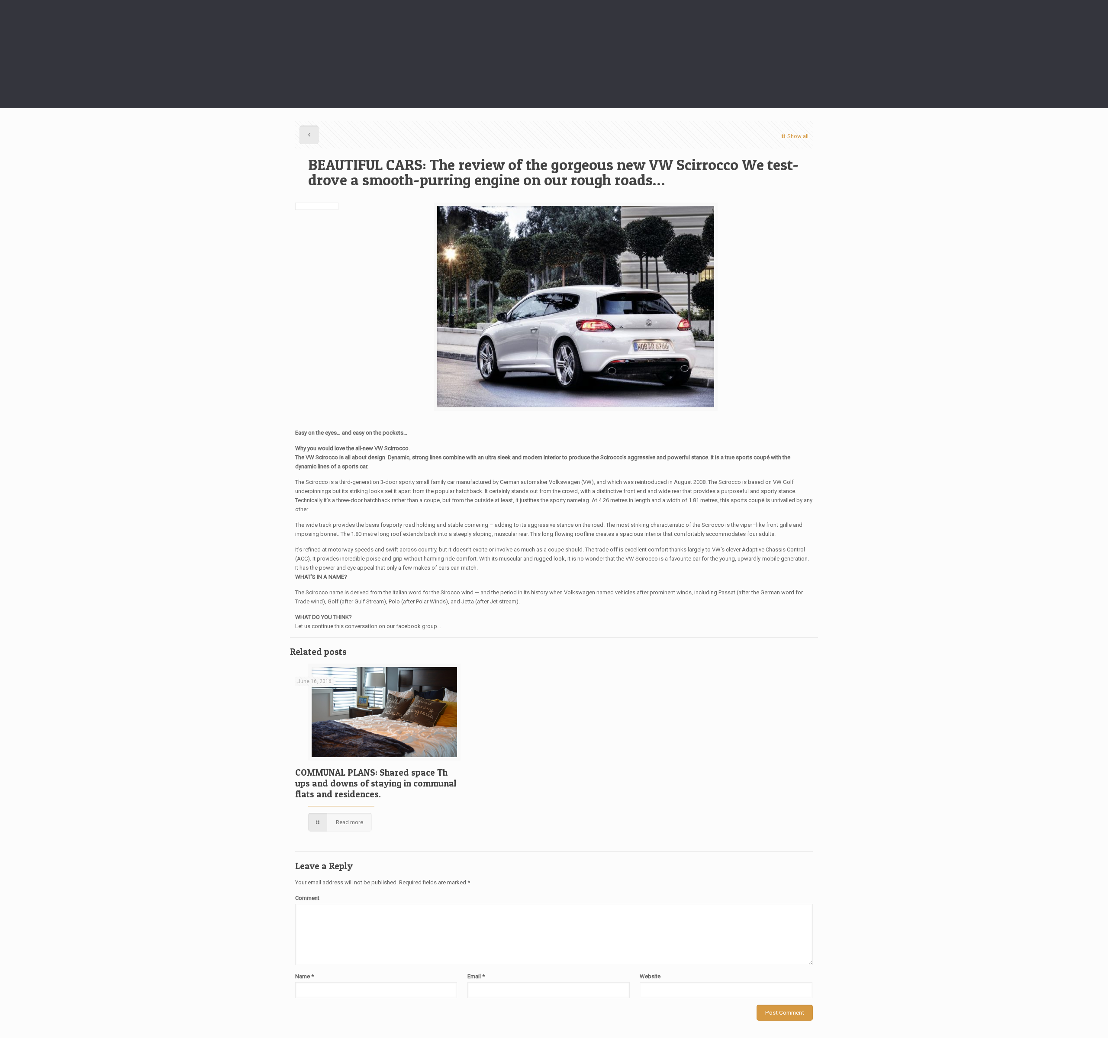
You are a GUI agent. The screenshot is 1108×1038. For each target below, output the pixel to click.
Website (650, 976)
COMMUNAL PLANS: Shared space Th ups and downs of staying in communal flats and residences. (376, 783)
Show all (797, 136)
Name (304, 976)
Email (476, 976)
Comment (307, 898)
